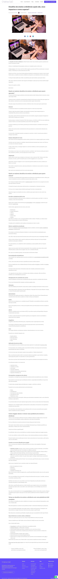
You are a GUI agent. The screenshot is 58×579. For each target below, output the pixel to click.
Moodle (41, 566)
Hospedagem (13, 526)
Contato (23, 568)
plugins (37, 264)
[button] (25, 36)
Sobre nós (24, 565)
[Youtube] (50, 564)
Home (23, 563)
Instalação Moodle (14, 527)
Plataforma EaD (40, 12)
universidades (29, 202)
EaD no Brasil (12, 69)
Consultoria (33, 568)
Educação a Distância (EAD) (32, 12)
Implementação (33, 563)
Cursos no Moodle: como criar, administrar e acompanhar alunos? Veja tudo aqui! (18, 549)
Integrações (33, 572)
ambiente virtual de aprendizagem (21, 227)
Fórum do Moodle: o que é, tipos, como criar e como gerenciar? (40, 549)
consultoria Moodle (28, 491)
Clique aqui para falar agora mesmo (16, 542)
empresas (38, 202)
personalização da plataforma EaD (41, 257)
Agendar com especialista (50, 1)
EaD (40, 565)
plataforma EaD (29, 181)
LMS (45, 536)
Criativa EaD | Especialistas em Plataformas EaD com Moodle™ (14, 578)
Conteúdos (41, 563)
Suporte (32, 569)
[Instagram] (50, 565)
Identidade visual (34, 566)
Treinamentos (33, 571)
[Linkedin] (50, 567)
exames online (44, 344)
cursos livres (15, 204)
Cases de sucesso (25, 566)
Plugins (32, 574)
